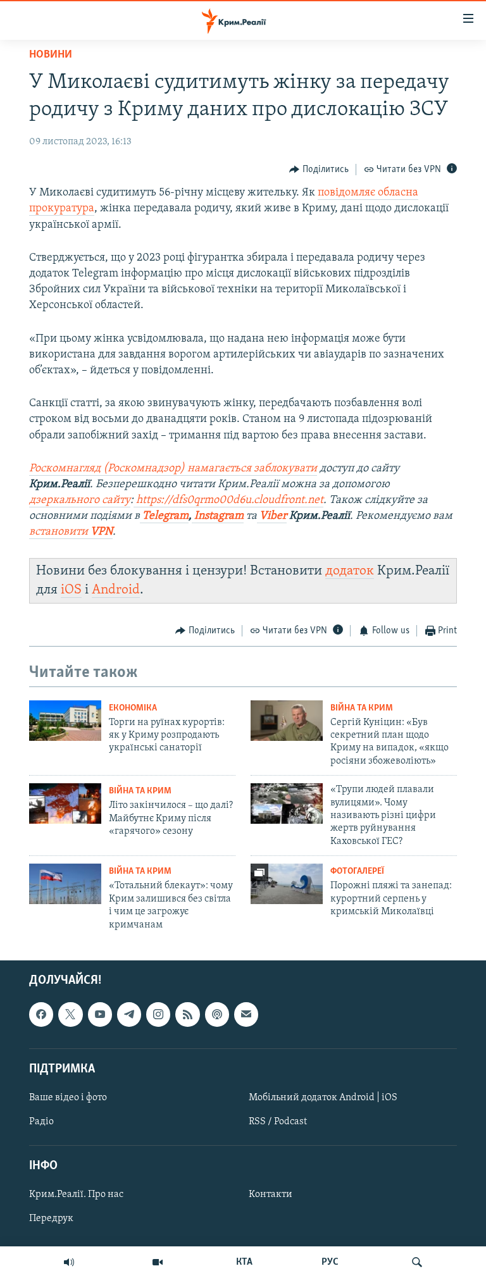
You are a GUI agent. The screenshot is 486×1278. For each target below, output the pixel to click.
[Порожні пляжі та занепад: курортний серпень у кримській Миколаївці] (287, 884)
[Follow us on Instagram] (158, 1014)
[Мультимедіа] (158, 1262)
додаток (349, 571)
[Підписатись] (246, 1014)
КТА (244, 1262)
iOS (71, 590)
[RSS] (187, 1014)
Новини (50, 55)
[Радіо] (69, 1262)
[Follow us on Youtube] (100, 1014)
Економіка (133, 708)
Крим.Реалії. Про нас (76, 1194)
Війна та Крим (361, 708)
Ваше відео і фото (68, 1098)
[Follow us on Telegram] (129, 1014)
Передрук (51, 1218)
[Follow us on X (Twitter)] (70, 1014)
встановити (71, 532)
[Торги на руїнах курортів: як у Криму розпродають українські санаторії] (65, 720)
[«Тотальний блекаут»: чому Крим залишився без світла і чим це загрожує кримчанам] (65, 884)
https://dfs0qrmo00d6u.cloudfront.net (228, 500)
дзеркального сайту (79, 500)
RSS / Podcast (278, 1122)
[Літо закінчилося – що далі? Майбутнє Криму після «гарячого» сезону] (65, 803)
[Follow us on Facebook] (41, 1014)
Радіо (41, 1122)
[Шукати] (417, 1262)
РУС (330, 1262)
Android (116, 590)
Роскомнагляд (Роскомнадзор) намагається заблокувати (173, 469)
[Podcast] (217, 1014)
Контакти (270, 1194)
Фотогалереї (357, 871)
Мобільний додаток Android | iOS (323, 1098)
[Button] (319, 169)
